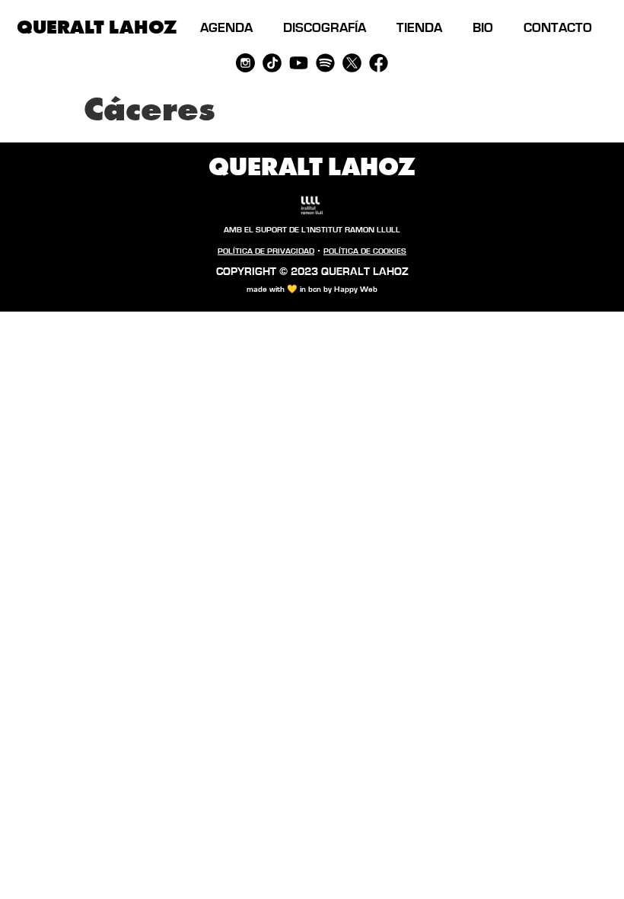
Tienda (419, 28)
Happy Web (355, 289)
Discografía (324, 28)
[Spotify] (325, 63)
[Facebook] (378, 63)
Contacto (558, 28)
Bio (483, 28)
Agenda (226, 28)
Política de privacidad (266, 251)
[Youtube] (298, 63)
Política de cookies (364, 251)
